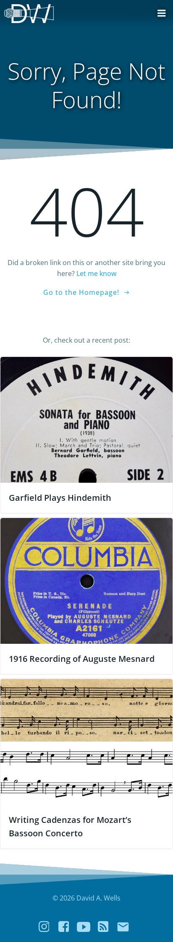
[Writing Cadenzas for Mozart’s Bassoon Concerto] (86, 741)
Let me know (96, 273)
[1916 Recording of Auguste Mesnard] (86, 580)
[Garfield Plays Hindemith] (86, 419)
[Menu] (162, 13)
